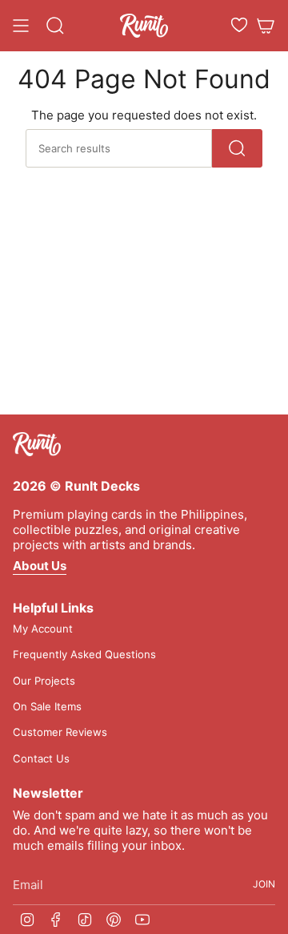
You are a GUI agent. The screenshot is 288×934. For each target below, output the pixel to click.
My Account (43, 628)
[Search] (237, 148)
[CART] (265, 25)
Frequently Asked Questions (84, 654)
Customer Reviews (60, 732)
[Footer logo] (37, 444)
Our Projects (44, 680)
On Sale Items (47, 706)
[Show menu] (21, 25)
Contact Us (41, 758)
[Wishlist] (239, 24)
